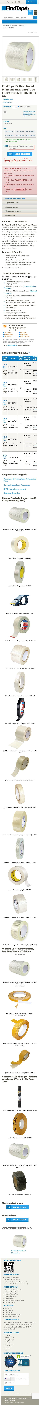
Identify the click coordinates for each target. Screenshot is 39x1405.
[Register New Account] (15, 2)
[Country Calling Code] (7, 1379)
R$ (34, 1322)
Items (21, 107)
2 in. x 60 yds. (19, 132)
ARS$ (26, 1322)
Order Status (8, 1312)
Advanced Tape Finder (11, 1292)
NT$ (14, 1329)
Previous (30, 32)
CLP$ (7, 1325)
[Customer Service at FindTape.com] (8, 2)
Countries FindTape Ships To (13, 1290)
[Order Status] (19, 2)
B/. (24, 1327)
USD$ (5, 1322)
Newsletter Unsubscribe (12, 1316)
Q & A (14, 211)
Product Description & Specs (16, 198)
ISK (29, 1325)
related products (12, 345)
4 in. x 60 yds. (9, 135)
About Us (7, 1348)
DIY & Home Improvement (15, 489)
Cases (28, 107)
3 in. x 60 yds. (30, 132)
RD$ (18, 1325)
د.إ (22, 1322)
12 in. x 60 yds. (30, 135)
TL (11, 1329)
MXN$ (17, 1322)
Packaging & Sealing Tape (14, 479)
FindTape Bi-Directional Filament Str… (18, 1252)
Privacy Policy (19, 1402)
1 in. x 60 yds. (9, 132)
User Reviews (11, 215)
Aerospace (25, 485)
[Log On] (12, 2)
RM (12, 1327)
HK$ (32, 1325)
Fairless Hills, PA (10, 1284)
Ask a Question (7, 102)
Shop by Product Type (11, 1294)
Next (36, 32)
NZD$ (20, 1327)
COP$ (12, 1325)
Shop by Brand (9, 1298)
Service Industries (11, 485)
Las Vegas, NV (9, 1282)
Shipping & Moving (18, 26)
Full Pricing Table (13, 202)
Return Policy (9, 1402)
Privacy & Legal (9, 1340)
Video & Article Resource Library (14, 1300)
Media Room (8, 1346)
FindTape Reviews (10, 1302)
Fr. (4, 1325)
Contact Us (8, 1336)
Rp (22, 1325)
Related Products (12, 207)
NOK (15, 1327)
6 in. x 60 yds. (20, 135)
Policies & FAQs (9, 1338)
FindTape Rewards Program (13, 1314)
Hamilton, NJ (8, 1277)
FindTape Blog (9, 1344)
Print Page (7, 99)
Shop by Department (11, 1296)
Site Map (7, 1342)
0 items (32, 2)
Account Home (9, 1308)
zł (26, 1327)
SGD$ (5, 1329)
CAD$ (10, 1322)
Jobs (6, 1350)
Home (7, 26)
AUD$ (30, 1322)
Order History (9, 1310)
